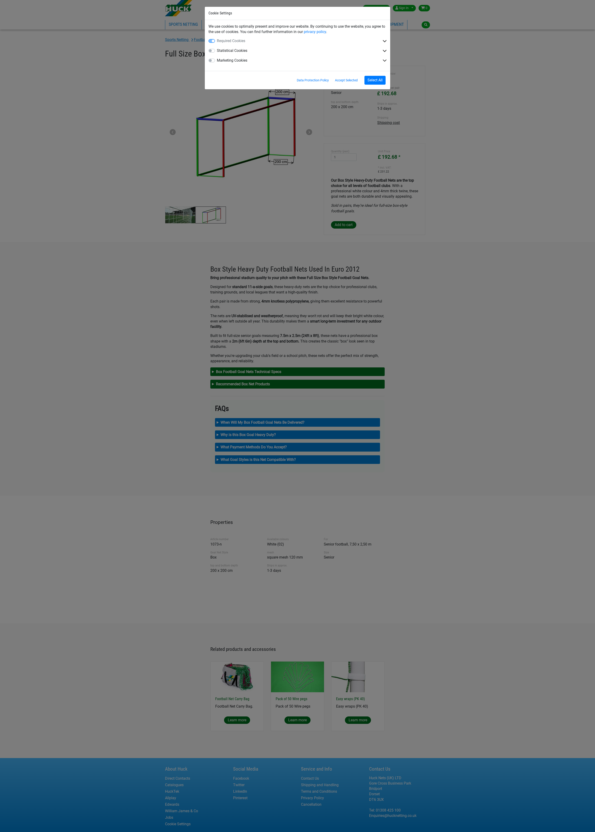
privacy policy (315, 32)
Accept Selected (346, 80)
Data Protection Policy (313, 80)
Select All (375, 80)
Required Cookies (231, 41)
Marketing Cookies (232, 60)
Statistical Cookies (232, 50)
